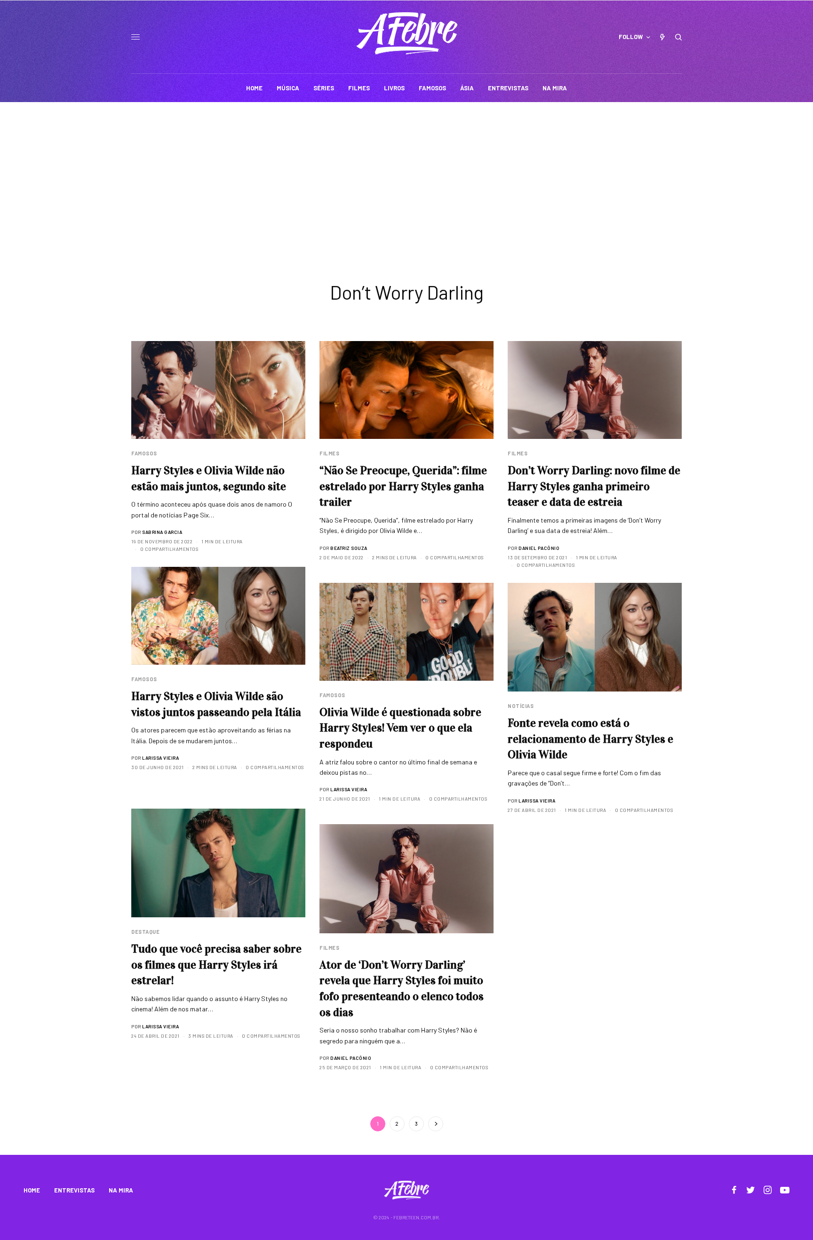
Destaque (145, 932)
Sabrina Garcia (162, 532)
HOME (32, 1190)
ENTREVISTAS (74, 1190)
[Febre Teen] (406, 33)
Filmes (329, 453)
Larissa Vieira (160, 758)
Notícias (521, 706)
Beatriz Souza (348, 548)
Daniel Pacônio (538, 548)
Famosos (144, 453)
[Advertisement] (406, 172)
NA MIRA (121, 1190)
